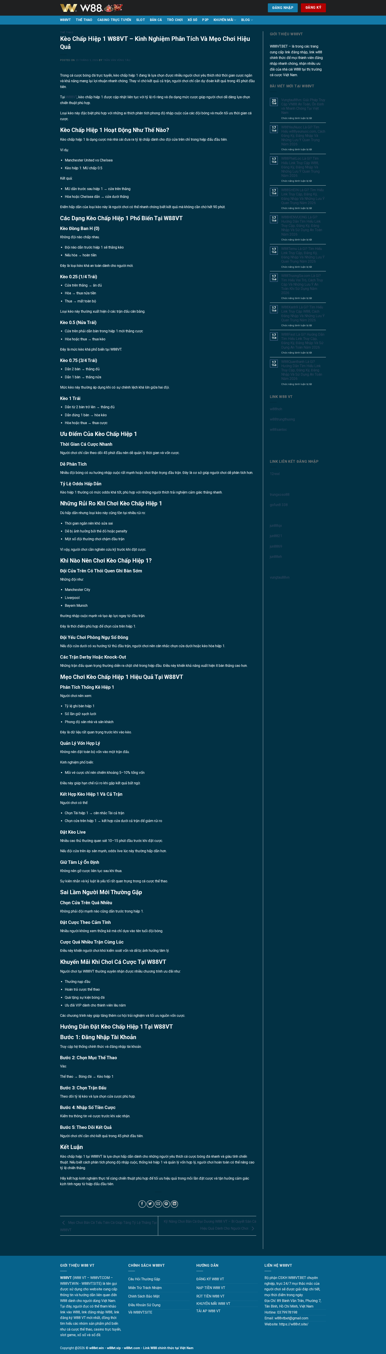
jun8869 (276, 546)
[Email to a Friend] (158, 1204)
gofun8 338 (279, 505)
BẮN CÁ (156, 20)
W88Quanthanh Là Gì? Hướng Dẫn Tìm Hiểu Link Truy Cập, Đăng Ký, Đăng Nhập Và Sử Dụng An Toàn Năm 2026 (301, 370)
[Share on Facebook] (142, 1204)
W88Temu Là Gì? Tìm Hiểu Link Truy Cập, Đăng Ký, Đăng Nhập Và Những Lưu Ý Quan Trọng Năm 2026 (303, 255)
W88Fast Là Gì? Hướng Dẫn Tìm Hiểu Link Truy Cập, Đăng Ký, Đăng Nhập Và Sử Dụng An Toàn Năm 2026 (302, 340)
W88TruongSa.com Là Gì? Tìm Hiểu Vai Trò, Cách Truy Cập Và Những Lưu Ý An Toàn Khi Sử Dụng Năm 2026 (302, 284)
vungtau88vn (280, 577)
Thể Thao (66, 32)
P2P (205, 20)
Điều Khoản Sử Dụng (144, 1305)
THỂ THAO (84, 20)
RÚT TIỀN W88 (207, 1296)
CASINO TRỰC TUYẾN (114, 20)
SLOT (140, 20)
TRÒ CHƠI (175, 20)
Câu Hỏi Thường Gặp (144, 1279)
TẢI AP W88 (205, 1311)
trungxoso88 (280, 494)
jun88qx (276, 525)
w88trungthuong (282, 419)
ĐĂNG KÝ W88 (207, 1279)
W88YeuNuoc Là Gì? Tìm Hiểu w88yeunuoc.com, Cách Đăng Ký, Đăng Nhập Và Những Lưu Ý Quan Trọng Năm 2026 (303, 135)
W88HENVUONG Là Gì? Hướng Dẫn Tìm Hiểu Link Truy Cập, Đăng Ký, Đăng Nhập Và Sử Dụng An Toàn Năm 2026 (301, 225)
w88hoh (276, 409)
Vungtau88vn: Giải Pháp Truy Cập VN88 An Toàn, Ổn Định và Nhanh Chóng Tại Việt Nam (303, 106)
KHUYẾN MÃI (223, 20)
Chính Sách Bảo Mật (143, 1296)
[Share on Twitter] (150, 1204)
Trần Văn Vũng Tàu (116, 60)
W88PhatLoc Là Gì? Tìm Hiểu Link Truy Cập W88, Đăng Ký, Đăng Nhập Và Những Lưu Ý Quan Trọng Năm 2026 (300, 167)
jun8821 (276, 536)
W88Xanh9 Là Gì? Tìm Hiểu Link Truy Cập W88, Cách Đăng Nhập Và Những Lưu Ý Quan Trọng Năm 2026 (303, 313)
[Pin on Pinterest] (166, 1204)
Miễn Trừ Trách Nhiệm (145, 1288)
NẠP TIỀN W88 (208, 1288)
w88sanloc (278, 429)
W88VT (65, 20)
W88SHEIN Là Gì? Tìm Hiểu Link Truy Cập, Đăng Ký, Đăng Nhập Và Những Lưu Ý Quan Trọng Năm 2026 (303, 196)
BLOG (245, 20)
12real (275, 474)
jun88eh (276, 557)
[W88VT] (91, 8)
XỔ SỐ (192, 20)
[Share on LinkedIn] (174, 1204)
